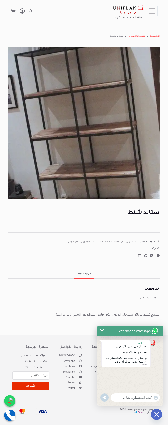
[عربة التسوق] (13, 11)
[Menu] (152, 11)
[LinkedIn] (139, 255)
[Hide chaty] (156, 414)
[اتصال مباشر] (9, 415)
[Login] (22, 11)
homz (128, 13)
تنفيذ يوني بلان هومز (80, 242)
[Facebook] (158, 255)
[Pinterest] (145, 255)
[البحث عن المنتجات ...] (30, 11)
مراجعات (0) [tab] (84, 274)
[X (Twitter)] (151, 255)
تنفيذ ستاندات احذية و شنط (109, 242)
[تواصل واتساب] (9, 401)
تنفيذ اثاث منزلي (136, 242)
